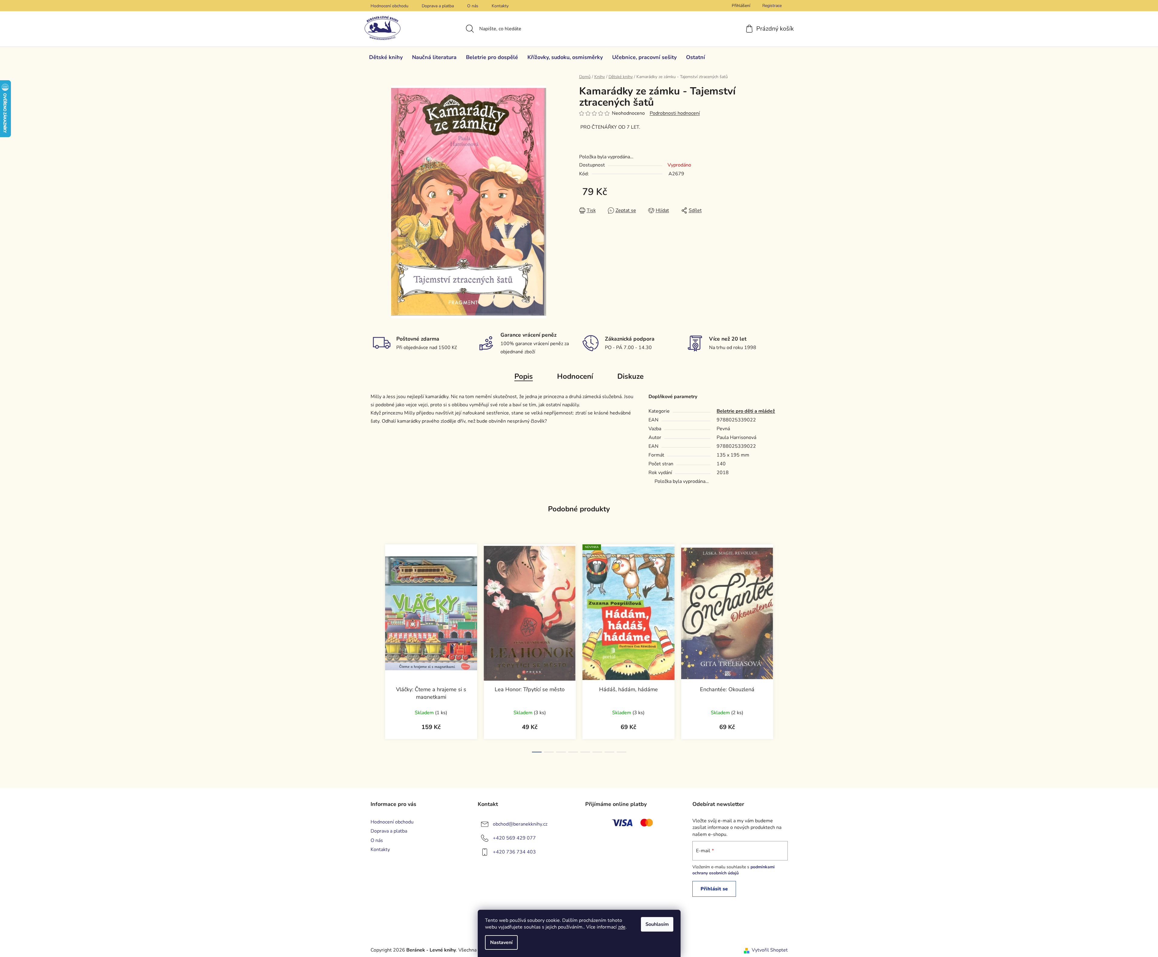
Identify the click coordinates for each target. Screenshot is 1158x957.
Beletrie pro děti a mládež (746, 411)
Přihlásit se (714, 889)
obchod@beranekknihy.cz (520, 824)
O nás (472, 6)
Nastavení (501, 942)
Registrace (772, 5)
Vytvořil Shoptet (770, 950)
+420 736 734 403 (514, 852)
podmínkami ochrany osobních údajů (733, 870)
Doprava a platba (438, 6)
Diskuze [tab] (630, 376)
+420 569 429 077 (514, 838)
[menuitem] (386, 57)
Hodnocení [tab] (575, 376)
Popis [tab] (523, 376)
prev (375, 647)
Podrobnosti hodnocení (675, 113)
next (783, 647)
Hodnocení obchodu (389, 6)
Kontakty (500, 6)
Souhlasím (657, 924)
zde (621, 927)
